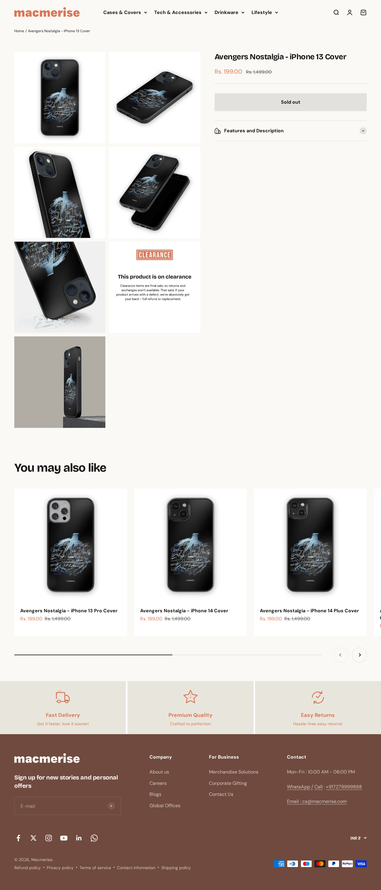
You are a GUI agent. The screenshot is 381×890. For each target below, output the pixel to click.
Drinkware (226, 12)
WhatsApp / (300, 787)
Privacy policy (60, 867)
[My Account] (349, 12)
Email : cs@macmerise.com (317, 801)
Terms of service (95, 867)
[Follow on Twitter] (33, 838)
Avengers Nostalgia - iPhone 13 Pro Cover (69, 611)
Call (318, 787)
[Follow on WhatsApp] (94, 838)
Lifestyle (262, 12)
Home (19, 31)
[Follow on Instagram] (49, 838)
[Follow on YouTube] (64, 838)
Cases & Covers (122, 12)
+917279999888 (344, 787)
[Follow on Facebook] (18, 838)
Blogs (155, 794)
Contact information (136, 867)
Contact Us (221, 794)
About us (159, 772)
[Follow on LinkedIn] (79, 838)
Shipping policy (176, 867)
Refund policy (27, 867)
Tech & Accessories (178, 12)
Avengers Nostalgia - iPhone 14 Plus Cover (309, 611)
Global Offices (164, 805)
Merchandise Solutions (233, 772)
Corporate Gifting (228, 783)
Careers (158, 783)
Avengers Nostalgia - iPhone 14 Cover (184, 611)
